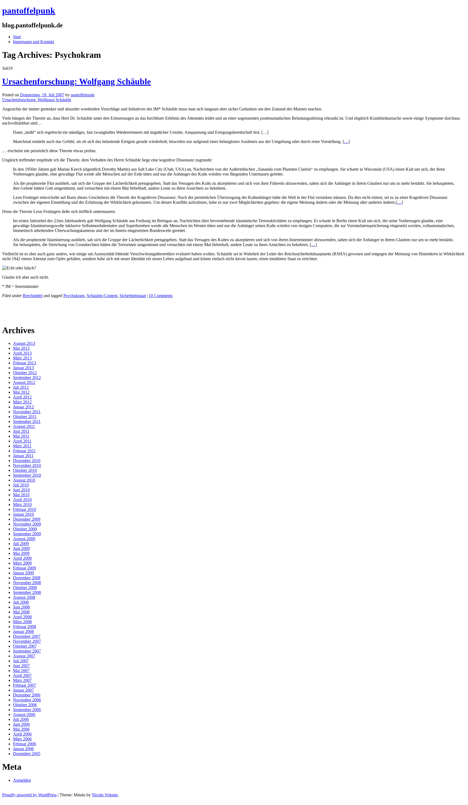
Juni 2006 (21, 724)
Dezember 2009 (26, 519)
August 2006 (24, 714)
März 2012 (22, 402)
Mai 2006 (21, 729)
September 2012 (27, 377)
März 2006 (22, 739)
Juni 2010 (21, 490)
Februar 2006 (24, 744)
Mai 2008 (21, 612)
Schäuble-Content (102, 295)
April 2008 (22, 617)
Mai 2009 (21, 553)
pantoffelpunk (28, 10)
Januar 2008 (23, 631)
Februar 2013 (24, 363)
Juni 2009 (21, 548)
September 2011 (27, 421)
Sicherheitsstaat (132, 295)
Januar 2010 (23, 514)
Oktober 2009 (25, 529)
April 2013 (22, 353)
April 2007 (22, 675)
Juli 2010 (21, 485)
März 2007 (22, 680)
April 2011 (22, 441)
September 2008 (27, 592)
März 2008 (22, 621)
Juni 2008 (21, 607)
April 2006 (22, 734)
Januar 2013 (23, 367)
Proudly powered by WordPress (29, 795)
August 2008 (24, 597)
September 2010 (27, 475)
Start (17, 36)
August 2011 (24, 426)
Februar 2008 (24, 626)
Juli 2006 (21, 719)
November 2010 (27, 465)
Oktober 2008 (25, 587)
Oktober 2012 (25, 372)
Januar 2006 (23, 748)
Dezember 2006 (26, 695)
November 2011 (27, 411)
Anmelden (22, 780)
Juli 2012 (21, 387)
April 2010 (22, 499)
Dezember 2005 (26, 753)
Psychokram (73, 295)
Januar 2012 (23, 407)
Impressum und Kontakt (33, 41)
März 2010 (22, 504)
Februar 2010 (24, 509)
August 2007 (24, 656)
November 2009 (27, 524)
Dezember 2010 (26, 460)
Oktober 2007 (25, 646)
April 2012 (22, 397)
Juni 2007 (21, 665)
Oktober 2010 (25, 470)
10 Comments (161, 295)
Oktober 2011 (25, 416)
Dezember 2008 (26, 577)
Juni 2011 (21, 431)
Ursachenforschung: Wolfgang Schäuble (76, 81)
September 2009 (27, 534)
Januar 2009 (23, 573)
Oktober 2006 (25, 704)
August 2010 (24, 480)
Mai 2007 (21, 670)
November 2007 (27, 641)
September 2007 (27, 651)
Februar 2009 (24, 568)
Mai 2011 (21, 436)
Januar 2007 (23, 690)
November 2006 (27, 700)
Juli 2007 (21, 660)
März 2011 (22, 446)
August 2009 (24, 538)
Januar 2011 (23, 455)
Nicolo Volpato (105, 795)
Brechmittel (33, 295)
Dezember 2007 (26, 636)
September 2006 (27, 709)
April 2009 (22, 558)
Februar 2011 (24, 450)
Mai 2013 (21, 348)
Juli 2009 (21, 543)
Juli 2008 (21, 602)
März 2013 (22, 358)
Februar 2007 (24, 685)
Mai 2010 (21, 494)
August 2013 (24, 343)
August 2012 (24, 382)
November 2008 (27, 582)
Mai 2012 (21, 392)
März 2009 (22, 563)
